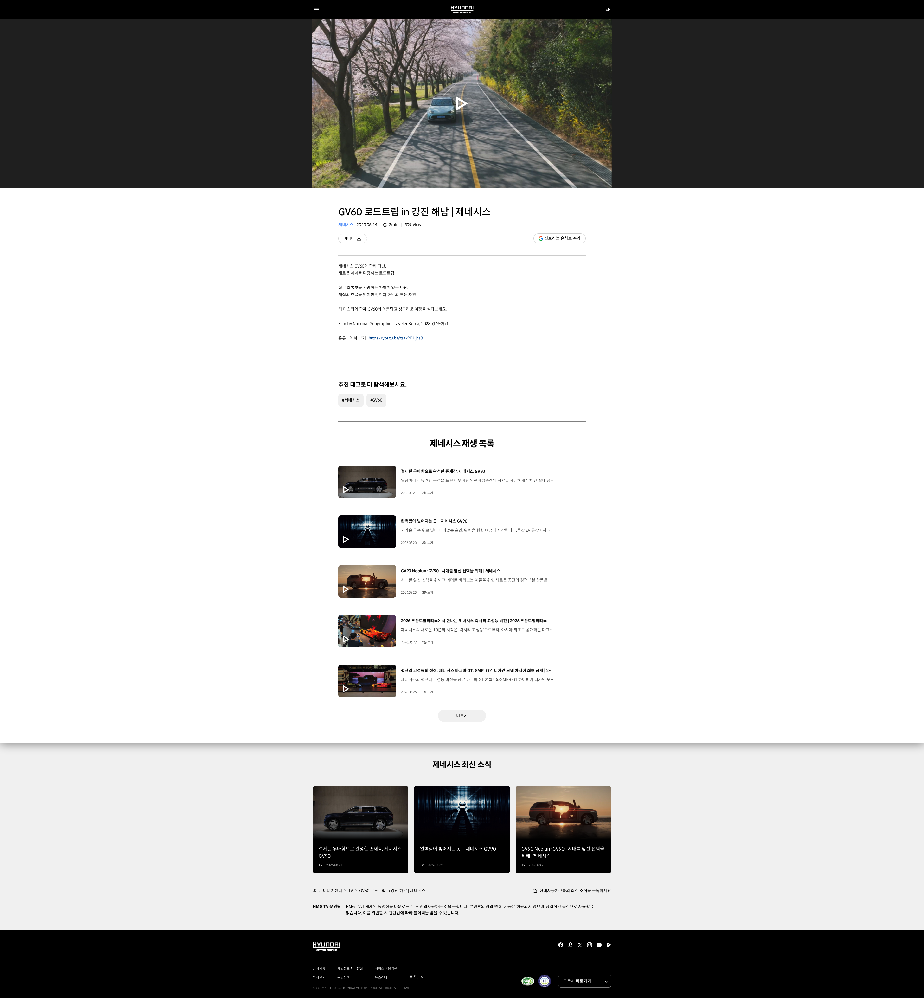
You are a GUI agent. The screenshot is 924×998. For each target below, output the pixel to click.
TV (350, 890)
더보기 (462, 715)
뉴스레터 (381, 977)
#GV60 (376, 400)
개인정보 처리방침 (350, 968)
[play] (462, 103)
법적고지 (319, 977)
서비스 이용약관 (386, 968)
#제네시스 (351, 400)
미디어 (355, 239)
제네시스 (345, 224)
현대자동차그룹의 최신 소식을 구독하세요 (575, 890)
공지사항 (319, 968)
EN (608, 10)
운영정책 (343, 977)
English (416, 977)
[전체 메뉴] (316, 9)
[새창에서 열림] (527, 981)
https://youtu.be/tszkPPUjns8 (396, 338)
